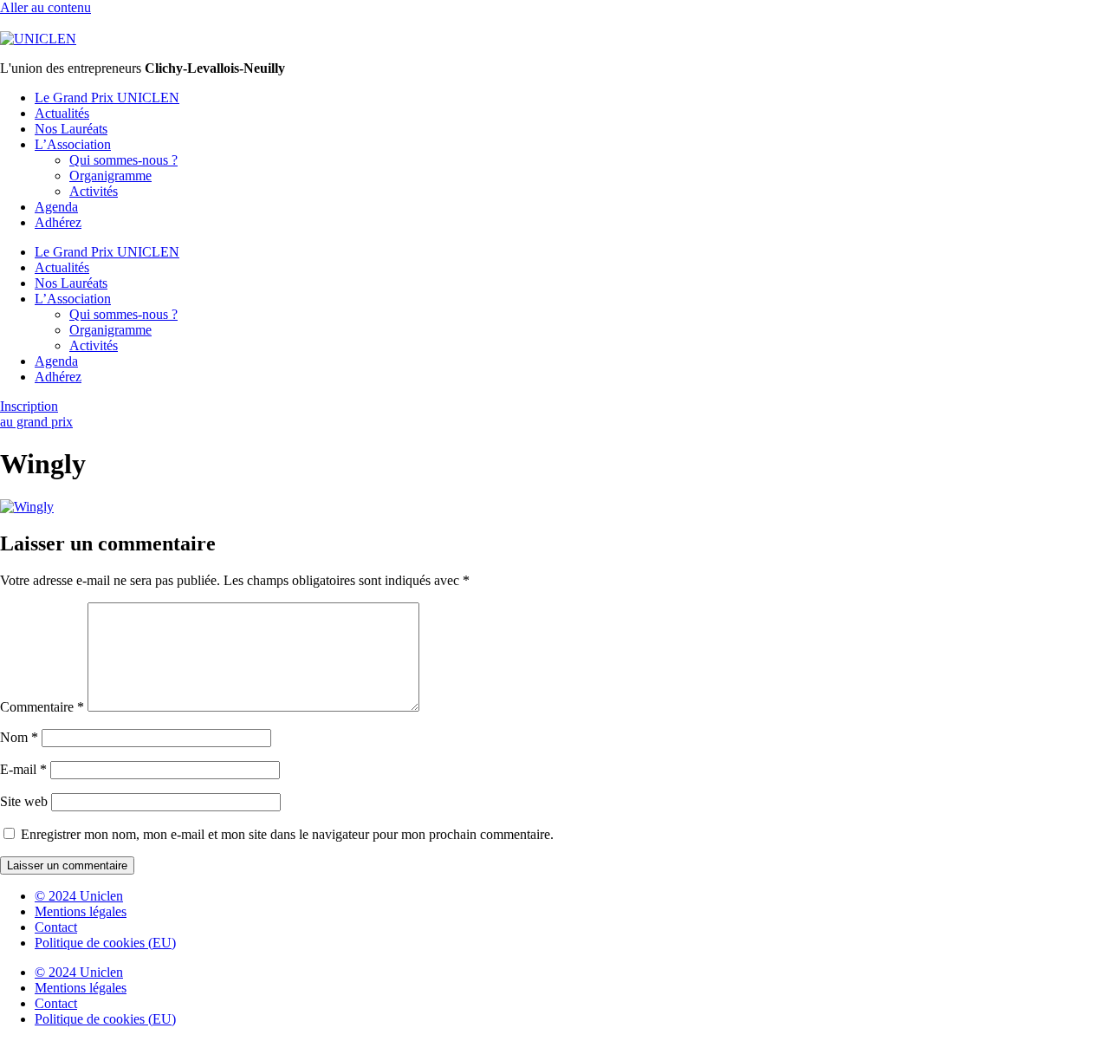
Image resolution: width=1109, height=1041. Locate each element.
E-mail (23, 769)
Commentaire (42, 706)
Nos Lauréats (71, 128)
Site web (24, 801)
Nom (19, 737)
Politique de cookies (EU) (105, 942)
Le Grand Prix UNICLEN (107, 97)
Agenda (56, 206)
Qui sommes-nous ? (123, 160)
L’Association (73, 144)
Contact (56, 927)
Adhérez (58, 222)
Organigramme (110, 175)
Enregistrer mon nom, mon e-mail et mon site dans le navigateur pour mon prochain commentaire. (287, 834)
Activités (93, 191)
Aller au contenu (45, 7)
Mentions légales (80, 911)
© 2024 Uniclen (79, 895)
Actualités (62, 113)
